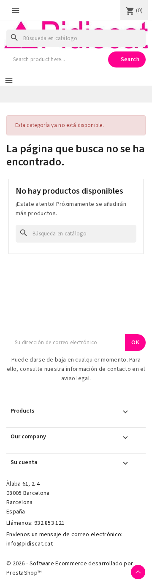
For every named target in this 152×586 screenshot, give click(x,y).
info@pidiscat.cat (29, 544)
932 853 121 (49, 523)
